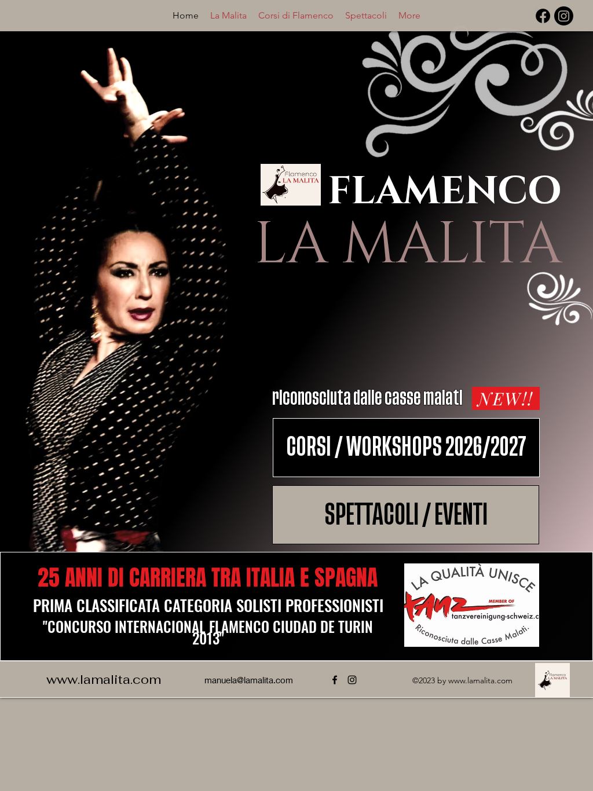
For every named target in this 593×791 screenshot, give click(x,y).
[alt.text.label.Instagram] (563, 15)
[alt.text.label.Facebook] (542, 15)
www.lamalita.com (103, 679)
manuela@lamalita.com (248, 680)
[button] (295, 15)
